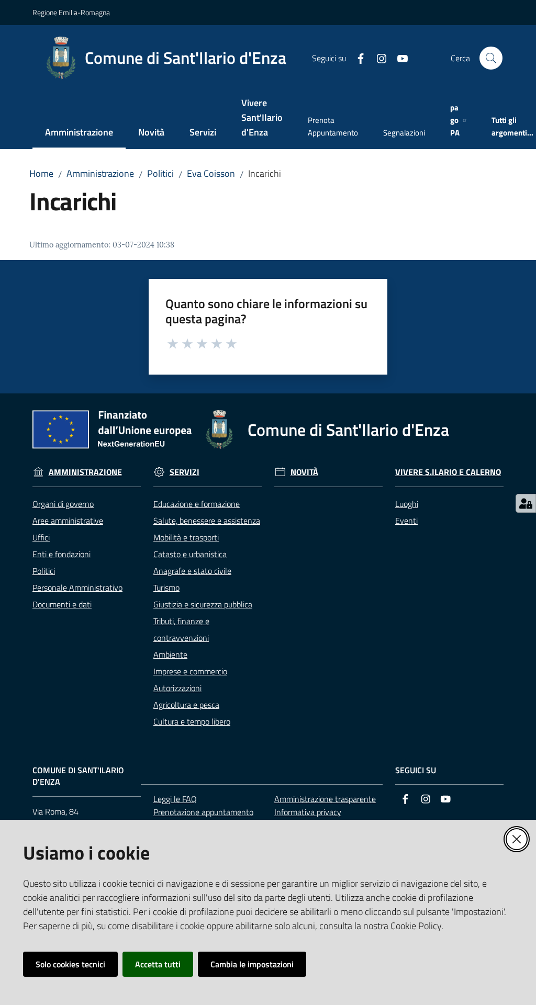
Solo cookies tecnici (70, 964)
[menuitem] (79, 133)
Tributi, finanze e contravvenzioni (181, 629)
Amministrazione (100, 173)
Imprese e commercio (190, 671)
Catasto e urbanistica (190, 554)
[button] (491, 58)
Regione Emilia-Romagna (71, 12)
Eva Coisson (211, 173)
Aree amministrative (67, 520)
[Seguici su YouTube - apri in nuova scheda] (398, 57)
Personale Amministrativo (77, 587)
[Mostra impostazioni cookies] (526, 503)
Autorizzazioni (177, 688)
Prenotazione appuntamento (203, 812)
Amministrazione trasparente (325, 799)
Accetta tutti (158, 964)
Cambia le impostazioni (252, 964)
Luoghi (406, 504)
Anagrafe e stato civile (192, 570)
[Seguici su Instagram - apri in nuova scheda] (377, 57)
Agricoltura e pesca (186, 704)
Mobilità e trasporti (186, 537)
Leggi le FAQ (175, 799)
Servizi (184, 472)
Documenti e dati (62, 604)
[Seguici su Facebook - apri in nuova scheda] (356, 57)
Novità (304, 472)
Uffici (41, 537)
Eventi (406, 520)
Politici (160, 173)
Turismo (166, 587)
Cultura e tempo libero (191, 721)
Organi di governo (63, 504)
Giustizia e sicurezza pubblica (202, 604)
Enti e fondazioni (61, 554)
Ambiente (170, 654)
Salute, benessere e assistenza (206, 520)
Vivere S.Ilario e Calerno (448, 472)
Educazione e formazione (196, 504)
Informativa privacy (307, 812)
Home (41, 173)
